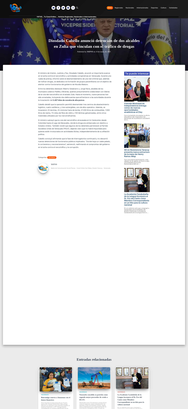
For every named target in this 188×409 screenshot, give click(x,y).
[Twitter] (63, 8)
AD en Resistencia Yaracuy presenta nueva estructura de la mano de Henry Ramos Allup (136, 153)
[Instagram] (73, 8)
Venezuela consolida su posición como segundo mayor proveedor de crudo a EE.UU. (93, 397)
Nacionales (130, 8)
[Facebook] (58, 8)
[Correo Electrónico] (53, 8)
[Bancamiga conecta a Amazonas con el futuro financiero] (56, 391)
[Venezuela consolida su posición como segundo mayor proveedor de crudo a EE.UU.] (94, 388)
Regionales (119, 8)
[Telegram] (68, 8)
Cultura (163, 8)
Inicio (110, 8)
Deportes (154, 8)
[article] (75, 110)
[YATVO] (43, 172)
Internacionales (142, 8)
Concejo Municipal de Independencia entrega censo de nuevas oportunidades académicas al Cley (135, 107)
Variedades (173, 8)
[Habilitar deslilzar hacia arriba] (184, 405)
